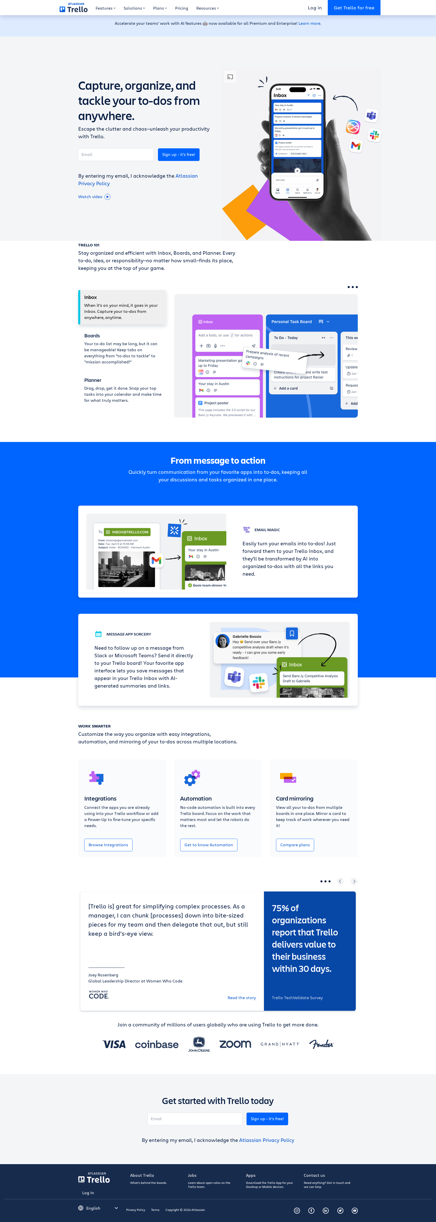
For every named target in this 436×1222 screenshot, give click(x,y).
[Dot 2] (353, 287)
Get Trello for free (354, 7)
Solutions (133, 8)
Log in (315, 7)
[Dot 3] (357, 287)
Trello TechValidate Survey (297, 997)
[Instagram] (297, 1211)
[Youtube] (355, 1211)
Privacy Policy (135, 1210)
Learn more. (309, 23)
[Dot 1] (349, 287)
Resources (206, 8)
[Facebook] (311, 1211)
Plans (158, 8)
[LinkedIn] (326, 1211)
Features (104, 8)
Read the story (242, 997)
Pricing (181, 8)
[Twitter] (340, 1211)
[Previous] (340, 881)
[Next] (354, 881)
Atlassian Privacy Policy (266, 1140)
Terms (155, 1210)
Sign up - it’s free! (178, 154)
